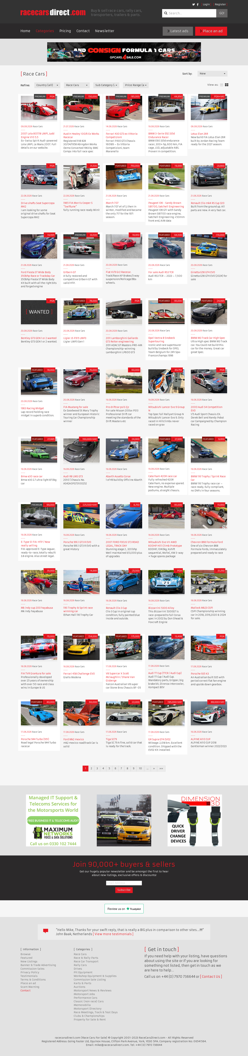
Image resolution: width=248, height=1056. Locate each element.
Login (206, 4)
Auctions (79, 986)
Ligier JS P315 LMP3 (74, 338)
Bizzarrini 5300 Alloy (161, 608)
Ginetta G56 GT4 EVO (203, 272)
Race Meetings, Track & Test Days (96, 1012)
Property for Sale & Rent (90, 1019)
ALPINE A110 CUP (200, 739)
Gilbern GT (69, 272)
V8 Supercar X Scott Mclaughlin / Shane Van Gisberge (120, 677)
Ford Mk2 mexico (73, 739)
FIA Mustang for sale (75, 407)
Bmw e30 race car (31, 476)
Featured (26, 957)
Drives (78, 968)
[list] (221, 85)
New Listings (29, 961)
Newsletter (104, 31)
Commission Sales (32, 968)
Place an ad (212, 31)
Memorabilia (82, 1005)
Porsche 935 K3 (200, 673)
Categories (45, 31)
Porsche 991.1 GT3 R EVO (77, 542)
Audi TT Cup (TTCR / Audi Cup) (165, 673)
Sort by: (187, 73)
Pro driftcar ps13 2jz (117, 407)
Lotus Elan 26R (199, 133)
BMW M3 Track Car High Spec (208, 338)
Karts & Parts (82, 983)
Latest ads (179, 31)
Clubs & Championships (89, 1016)
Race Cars (80, 954)
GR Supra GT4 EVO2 (159, 739)
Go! (221, 13)
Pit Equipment (83, 972)
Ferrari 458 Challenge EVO (79, 673)
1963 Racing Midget (32, 408)
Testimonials (29, 976)
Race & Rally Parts (86, 957)
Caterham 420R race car (162, 476)
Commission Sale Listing (90, 979)
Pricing (65, 31)
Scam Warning (30, 986)
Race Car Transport (86, 961)
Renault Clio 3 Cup (116, 608)
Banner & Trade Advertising (38, 965)
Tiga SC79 (111, 739)
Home (25, 31)
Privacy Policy (30, 972)
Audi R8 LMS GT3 (73, 476)
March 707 (112, 203)
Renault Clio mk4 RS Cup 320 (207, 203)
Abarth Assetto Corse (118, 476)
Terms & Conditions (33, 979)
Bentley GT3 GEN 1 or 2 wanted (38, 338)
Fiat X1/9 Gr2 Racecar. (118, 272)
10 (140, 768)
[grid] (226, 85)
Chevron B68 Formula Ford (207, 542)
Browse (26, 954)
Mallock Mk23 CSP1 (202, 607)
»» (161, 768)
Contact (83, 31)
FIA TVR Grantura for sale (36, 673)
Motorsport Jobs (84, 994)
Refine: (25, 85)
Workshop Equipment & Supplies (95, 976)
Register (220, 4)
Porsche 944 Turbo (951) (35, 739)
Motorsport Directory (87, 1008)
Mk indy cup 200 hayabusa (37, 607)
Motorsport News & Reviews (92, 990)
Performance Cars (85, 997)
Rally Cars (80, 965)
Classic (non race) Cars (89, 1001)
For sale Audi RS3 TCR (161, 272)
